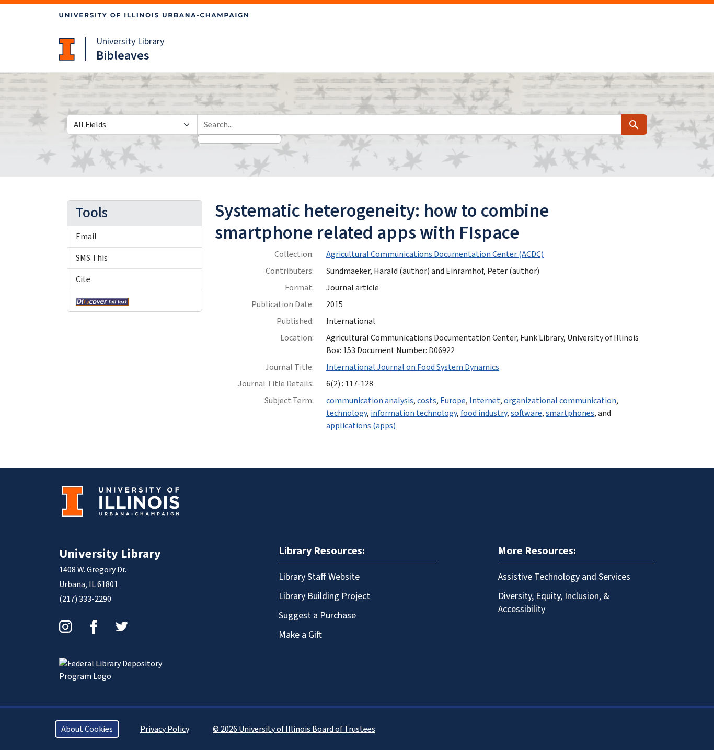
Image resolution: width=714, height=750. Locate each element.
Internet (484, 400)
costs (426, 400)
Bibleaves (122, 55)
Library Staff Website (319, 576)
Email (86, 236)
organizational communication (560, 400)
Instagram (65, 626)
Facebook (93, 626)
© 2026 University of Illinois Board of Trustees (294, 729)
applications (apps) (361, 425)
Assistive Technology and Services (564, 576)
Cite (83, 279)
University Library (130, 41)
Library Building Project (324, 596)
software (526, 413)
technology (346, 413)
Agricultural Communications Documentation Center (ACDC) (435, 254)
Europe (453, 400)
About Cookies (87, 729)
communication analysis (369, 400)
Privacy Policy (164, 729)
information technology (414, 413)
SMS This (92, 258)
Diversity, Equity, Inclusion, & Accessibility (553, 603)
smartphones (570, 413)
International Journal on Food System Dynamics (412, 367)
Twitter (121, 626)
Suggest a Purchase (317, 615)
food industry (483, 413)
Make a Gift (300, 634)
